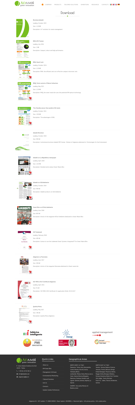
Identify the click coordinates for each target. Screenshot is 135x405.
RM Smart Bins (47, 368)
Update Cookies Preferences (51, 390)
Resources (95, 4)
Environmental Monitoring (50, 376)
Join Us (45, 383)
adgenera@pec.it (23, 377)
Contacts (105, 4)
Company (48, 4)
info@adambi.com (23, 374)
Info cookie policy (101, 401)
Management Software (50, 372)
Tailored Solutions (71, 4)
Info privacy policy (89, 401)
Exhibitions (85, 4)
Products (57, 4)
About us (45, 365)
